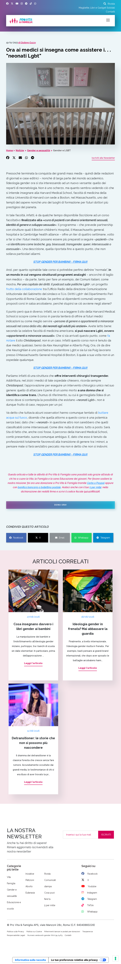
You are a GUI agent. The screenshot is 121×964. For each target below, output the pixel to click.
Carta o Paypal (95, 483)
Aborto (29, 886)
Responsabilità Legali (16, 935)
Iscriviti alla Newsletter (103, 157)
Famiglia (11, 883)
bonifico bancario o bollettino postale (39, 487)
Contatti (110, 11)
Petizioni (30, 880)
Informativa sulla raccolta (30, 959)
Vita (9, 877)
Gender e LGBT (62, 150)
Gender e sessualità (38, 150)
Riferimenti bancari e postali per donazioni (62, 931)
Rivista (111, 3)
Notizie (20, 150)
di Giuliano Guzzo (27, 42)
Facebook (18, 537)
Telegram (105, 537)
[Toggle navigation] (108, 20)
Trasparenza (87, 931)
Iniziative (30, 874)
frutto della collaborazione (24, 289)
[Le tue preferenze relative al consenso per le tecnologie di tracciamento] (115, 958)
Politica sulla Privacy (15, 931)
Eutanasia (30, 892)
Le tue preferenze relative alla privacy (74, 959)
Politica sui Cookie (34, 931)
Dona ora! (60, 505)
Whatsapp (83, 537)
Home (9, 150)
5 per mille (95, 487)
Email (61, 537)
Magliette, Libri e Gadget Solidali (97, 7)
